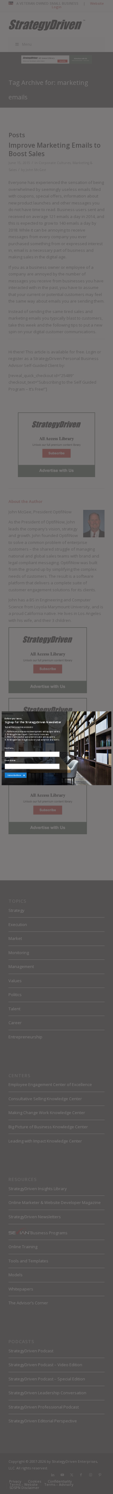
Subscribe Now (14, 775)
